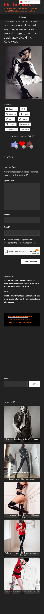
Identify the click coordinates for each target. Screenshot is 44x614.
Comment (9, 181)
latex (10, 157)
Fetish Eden (19, 4)
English (26, 2)
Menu (23, 17)
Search (7, 378)
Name (7, 215)
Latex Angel (32, 22)
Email (7, 227)
